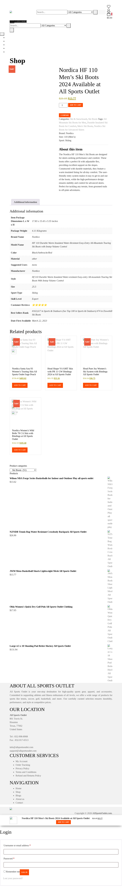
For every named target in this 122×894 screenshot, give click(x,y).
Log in (24, 872)
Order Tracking (23, 765)
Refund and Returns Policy (28, 775)
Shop (18, 792)
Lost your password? (13, 878)
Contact (19, 802)
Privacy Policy (22, 768)
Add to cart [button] (20, 385)
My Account (21, 761)
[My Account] (109, 10)
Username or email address (17, 845)
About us (20, 799)
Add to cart (75, 105)
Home (18, 788)
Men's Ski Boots (85, 126)
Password (9, 858)
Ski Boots (92, 119)
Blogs (18, 795)
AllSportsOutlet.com (102, 813)
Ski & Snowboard (78, 119)
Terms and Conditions (26, 772)
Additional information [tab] (25, 202)
